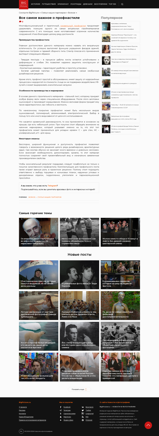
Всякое (71, 13)
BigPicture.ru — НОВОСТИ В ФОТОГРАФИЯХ (117, 407)
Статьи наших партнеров (53, 13)
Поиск (129, 4)
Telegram (52, 186)
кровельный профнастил (73, 26)
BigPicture (34, 13)
